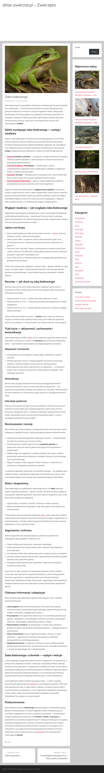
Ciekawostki (80, 218)
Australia (10, 175)
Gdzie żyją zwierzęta (83, 308)
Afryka (9, 157)
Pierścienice (80, 248)
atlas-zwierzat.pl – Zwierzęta (29, 4)
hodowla (33, 684)
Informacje (79, 233)
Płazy (9, 742)
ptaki (43, 515)
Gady (77, 226)
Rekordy (78, 263)
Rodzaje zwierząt (81, 304)
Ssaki (77, 274)
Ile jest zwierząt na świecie (85, 301)
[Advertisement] (52, 25)
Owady (78, 241)
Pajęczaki (78, 244)
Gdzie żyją (79, 229)
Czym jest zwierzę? (82, 297)
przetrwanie (40, 732)
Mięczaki (78, 237)
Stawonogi (79, 278)
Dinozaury (79, 222)
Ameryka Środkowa (15, 166)
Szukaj (77, 47)
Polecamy (79, 256)
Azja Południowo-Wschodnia (18, 181)
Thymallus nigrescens (83, 147)
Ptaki (77, 259)
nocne (29, 338)
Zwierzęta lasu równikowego (86, 172)
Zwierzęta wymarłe (82, 282)
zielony (55, 233)
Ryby (77, 267)
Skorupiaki (79, 271)
